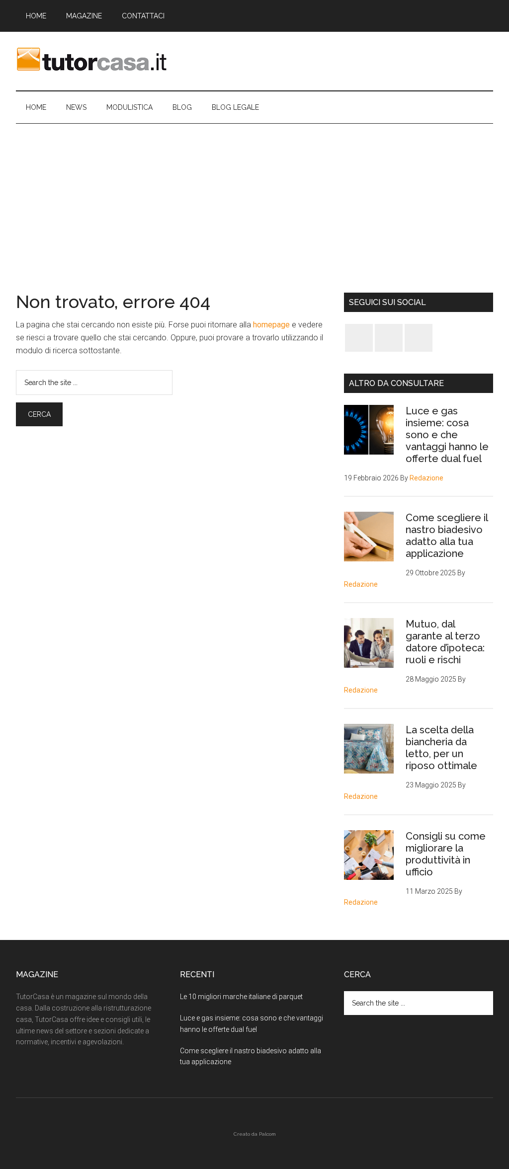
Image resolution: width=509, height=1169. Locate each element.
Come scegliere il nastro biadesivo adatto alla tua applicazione (447, 535)
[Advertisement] (254, 198)
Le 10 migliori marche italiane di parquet (241, 997)
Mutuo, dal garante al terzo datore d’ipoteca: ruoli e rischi (445, 642)
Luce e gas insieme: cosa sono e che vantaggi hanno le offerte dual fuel (447, 435)
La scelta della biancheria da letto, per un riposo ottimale (441, 748)
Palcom (267, 1134)
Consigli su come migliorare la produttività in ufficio (446, 854)
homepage (271, 324)
